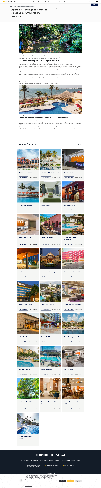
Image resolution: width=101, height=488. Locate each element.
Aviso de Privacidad (44, 460)
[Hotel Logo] (44, 456)
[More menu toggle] (97, 1)
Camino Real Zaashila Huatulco (50, 172)
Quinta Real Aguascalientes (72, 337)
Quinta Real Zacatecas (25, 172)
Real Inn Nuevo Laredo (25, 304)
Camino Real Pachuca (47, 337)
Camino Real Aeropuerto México (71, 403)
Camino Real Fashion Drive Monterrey (49, 403)
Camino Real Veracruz (25, 205)
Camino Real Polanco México (72, 272)
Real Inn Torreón (69, 172)
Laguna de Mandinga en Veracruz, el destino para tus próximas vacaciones (24, 6)
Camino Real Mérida (47, 369)
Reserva (94, 4)
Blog (11, 6)
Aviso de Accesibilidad (65, 460)
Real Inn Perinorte (24, 272)
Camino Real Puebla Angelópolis (70, 238)
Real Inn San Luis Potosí (25, 237)
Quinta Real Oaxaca (47, 237)
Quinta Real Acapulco (25, 369)
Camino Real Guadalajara (26, 401)
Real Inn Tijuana (45, 205)
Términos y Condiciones (54, 460)
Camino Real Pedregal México (73, 304)
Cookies (78, 460)
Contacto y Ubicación (25, 460)
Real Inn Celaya (68, 369)
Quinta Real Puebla (69, 205)
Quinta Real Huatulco (47, 304)
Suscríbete (73, 460)
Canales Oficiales (34, 460)
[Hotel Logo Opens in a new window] (60, 456)
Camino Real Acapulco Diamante (25, 437)
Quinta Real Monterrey (48, 272)
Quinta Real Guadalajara (26, 337)
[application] (50, 481)
